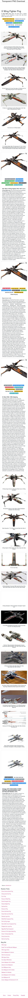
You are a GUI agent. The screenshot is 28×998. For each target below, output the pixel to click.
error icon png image (17, 23)
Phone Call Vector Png (6, 911)
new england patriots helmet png (19, 783)
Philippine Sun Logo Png (7, 926)
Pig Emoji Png (4, 906)
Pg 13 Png (4, 896)
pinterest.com (8, 885)
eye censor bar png (10, 24)
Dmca (4, 995)
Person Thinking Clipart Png (7, 934)
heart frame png (19, 389)
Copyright (23, 995)
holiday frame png (19, 181)
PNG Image (4, 944)
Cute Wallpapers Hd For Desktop (8, 974)
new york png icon (14, 785)
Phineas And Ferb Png (6, 893)
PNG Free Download (6, 954)
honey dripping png (18, 185)
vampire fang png (14, 294)
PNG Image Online (5, 949)
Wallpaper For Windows (6, 972)
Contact (9, 995)
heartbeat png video (19, 391)
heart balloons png (8, 385)
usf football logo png (19, 292)
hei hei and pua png (9, 387)
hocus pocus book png (9, 181)
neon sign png (8, 781)
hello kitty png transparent (18, 385)
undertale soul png (16, 290)
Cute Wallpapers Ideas (6, 967)
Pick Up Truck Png (5, 939)
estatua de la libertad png (14, 26)
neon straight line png (6, 783)
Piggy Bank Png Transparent (7, 929)
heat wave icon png (9, 391)
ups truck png (22, 288)
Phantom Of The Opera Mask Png (9, 931)
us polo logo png (14, 288)
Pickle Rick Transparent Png (7, 919)
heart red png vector (19, 387)
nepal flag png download (9, 779)
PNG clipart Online (5, 957)
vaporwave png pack (9, 292)
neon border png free (19, 779)
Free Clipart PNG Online (7, 959)
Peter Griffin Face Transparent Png (9, 924)
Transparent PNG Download (13, 1)
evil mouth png (9, 23)
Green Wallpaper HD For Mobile (8, 962)
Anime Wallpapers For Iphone (8, 952)
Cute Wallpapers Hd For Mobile (8, 969)
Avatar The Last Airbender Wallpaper (9, 947)
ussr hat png (23, 290)
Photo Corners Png (5, 936)
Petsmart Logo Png (6, 916)
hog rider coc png (22, 183)
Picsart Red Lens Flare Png (7, 914)
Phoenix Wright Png (6, 904)
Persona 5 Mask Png (6, 898)
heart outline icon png (10, 389)
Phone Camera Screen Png (7, 891)
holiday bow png (19, 179)
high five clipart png (14, 393)
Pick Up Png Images (6, 921)
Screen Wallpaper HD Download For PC (10, 979)
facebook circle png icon (20, 19)
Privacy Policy (16, 995)
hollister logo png (14, 183)
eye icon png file (18, 24)
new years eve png (8, 777)
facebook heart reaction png (8, 19)
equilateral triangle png (9, 21)
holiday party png (9, 185)
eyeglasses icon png (19, 21)
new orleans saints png (18, 777)
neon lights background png (17, 781)
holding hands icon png (10, 179)
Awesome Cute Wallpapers (7, 964)
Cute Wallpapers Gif (6, 977)
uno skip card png (6, 288)
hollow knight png (5, 183)
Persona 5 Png (5, 909)
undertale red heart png (6, 290)
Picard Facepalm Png (6, 901)
